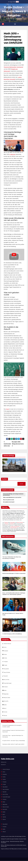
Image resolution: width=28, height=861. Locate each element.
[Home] (3, 24)
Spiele (5, 704)
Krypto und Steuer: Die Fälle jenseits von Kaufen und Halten (14, 848)
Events (5, 654)
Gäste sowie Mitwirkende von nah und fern (12, 497)
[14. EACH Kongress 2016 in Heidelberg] (14, 625)
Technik (11, 523)
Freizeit (5, 665)
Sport (5, 708)
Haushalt (6, 675)
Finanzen (6, 522)
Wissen (6, 523)
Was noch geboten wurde (8, 499)
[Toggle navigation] (15, 24)
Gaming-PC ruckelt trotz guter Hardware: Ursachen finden (13, 838)
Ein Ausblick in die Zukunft (8, 502)
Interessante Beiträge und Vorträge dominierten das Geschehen (13, 494)
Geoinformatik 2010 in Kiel (7, 445)
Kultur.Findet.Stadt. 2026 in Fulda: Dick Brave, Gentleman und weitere (13, 467)
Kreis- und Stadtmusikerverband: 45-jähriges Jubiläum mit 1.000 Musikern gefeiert (13, 593)
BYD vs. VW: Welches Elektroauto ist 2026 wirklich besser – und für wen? (14, 846)
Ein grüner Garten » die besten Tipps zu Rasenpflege (13, 740)
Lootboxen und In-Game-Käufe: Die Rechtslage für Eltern (13, 836)
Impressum (3, 764)
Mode (5, 690)
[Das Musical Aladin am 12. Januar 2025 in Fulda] (14, 605)
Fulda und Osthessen (15, 526)
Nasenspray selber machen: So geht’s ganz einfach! (13, 744)
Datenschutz (3, 762)
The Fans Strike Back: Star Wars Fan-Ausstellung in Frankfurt (11, 557)
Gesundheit (12, 522)
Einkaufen (6, 650)
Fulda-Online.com (7, 759)
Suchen (4, 479)
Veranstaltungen (13, 527)
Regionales (6, 693)
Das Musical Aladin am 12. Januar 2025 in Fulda (12, 614)
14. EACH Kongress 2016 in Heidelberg (12, 633)
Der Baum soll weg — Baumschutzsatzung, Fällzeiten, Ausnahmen (12, 842)
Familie (5, 658)
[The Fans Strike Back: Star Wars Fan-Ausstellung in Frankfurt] (14, 548)
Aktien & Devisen (7, 643)
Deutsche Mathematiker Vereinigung (13, 67)
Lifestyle (6, 686)
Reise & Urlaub (7, 697)
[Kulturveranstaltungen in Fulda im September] (14, 567)
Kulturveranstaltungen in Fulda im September (14, 573)
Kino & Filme (6, 679)
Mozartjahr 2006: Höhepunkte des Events (18, 443)
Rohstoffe (6, 701)
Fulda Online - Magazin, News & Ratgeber (14, 11)
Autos (5, 647)
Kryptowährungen (7, 683)
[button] (24, 465)
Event (7, 409)
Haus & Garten (20, 522)
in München (12, 154)
